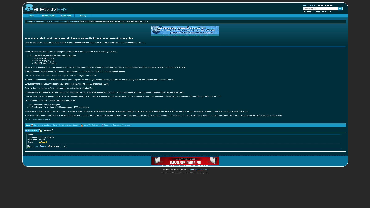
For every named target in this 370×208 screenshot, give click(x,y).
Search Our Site (309, 5)
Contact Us (326, 11)
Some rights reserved (198, 169)
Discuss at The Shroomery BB (37, 120)
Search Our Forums (325, 5)
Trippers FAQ (73, 21)
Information (32, 131)
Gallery (83, 16)
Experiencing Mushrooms (56, 21)
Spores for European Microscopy (117, 125)
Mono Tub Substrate (92, 125)
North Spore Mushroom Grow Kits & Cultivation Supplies (56, 125)
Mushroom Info (48, 16)
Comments (47, 131)
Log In (317, 11)
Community (66, 16)
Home (31, 16)
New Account (307, 11)
